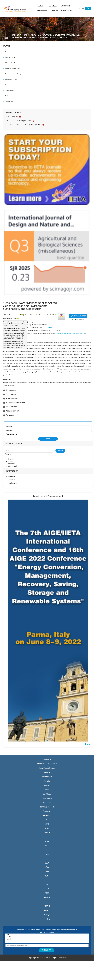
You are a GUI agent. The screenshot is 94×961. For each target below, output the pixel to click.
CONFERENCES (43, 11)
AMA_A (47, 897)
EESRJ (47, 889)
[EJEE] (47, 941)
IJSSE (47, 872)
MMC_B (47, 919)
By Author (11, 463)
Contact (47, 790)
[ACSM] (47, 939)
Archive (7, 96)
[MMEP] (47, 937)
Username (9, 426)
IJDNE (26, 35)
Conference (47, 811)
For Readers (11, 476)
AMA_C (47, 910)
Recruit (47, 785)
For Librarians (12, 483)
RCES (47, 893)
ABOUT (47, 772)
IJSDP (47, 824)
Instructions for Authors (12, 68)
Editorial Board (10, 63)
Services (53, 6)
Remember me (12, 434)
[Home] (16, 8)
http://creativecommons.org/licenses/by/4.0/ (71, 333)
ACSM (47, 841)
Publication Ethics (11, 79)
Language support (47, 807)
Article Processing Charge (13, 74)
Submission (66, 11)
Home (6, 38)
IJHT (47, 828)
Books (55, 11)
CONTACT (47, 759)
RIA (47, 885)
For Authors (11, 479)
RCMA (47, 867)
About (41, 6)
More (88, 744)
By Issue (10, 459)
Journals (65, 6)
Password (9, 430)
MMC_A (47, 915)
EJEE (47, 846)
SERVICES (47, 794)
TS (47, 820)
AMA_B (47, 906)
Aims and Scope (10, 57)
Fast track (47, 803)
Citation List (9, 101)
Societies (47, 781)
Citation (49, 327)
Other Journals (12, 466)
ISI (47, 850)
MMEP (47, 833)
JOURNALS (47, 816)
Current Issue (9, 90)
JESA (47, 863)
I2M (47, 854)
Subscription (47, 798)
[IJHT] (47, 935)
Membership (47, 777)
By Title (10, 461)
